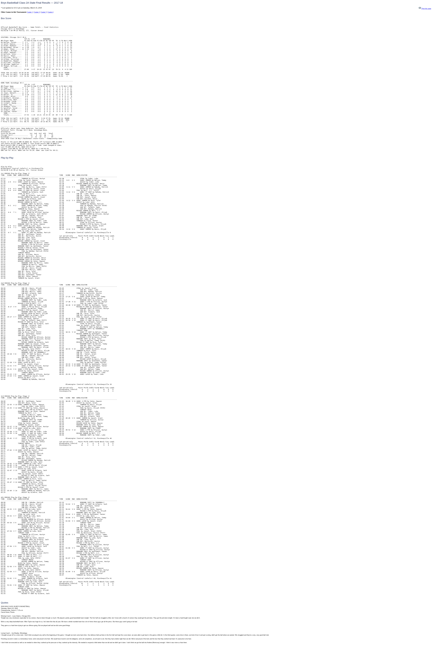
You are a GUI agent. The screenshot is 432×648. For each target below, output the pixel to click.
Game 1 (30, 12)
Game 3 (43, 12)
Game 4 (50, 12)
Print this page (426, 8)
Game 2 (37, 12)
